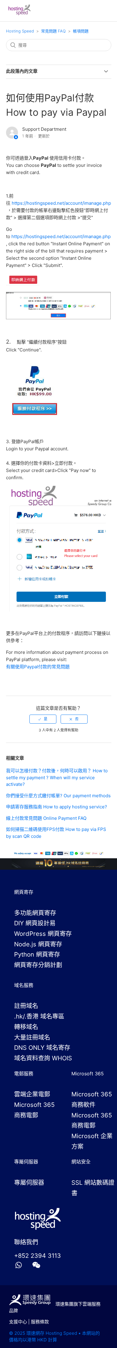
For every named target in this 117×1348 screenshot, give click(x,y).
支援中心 (18, 1322)
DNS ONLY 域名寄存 (42, 1047)
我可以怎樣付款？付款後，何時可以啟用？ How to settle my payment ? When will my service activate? (57, 777)
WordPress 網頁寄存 (43, 933)
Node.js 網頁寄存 (38, 944)
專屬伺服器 (29, 1182)
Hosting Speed (20, 31)
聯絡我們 (26, 1242)
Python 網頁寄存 (37, 954)
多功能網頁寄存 (35, 913)
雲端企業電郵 (32, 1094)
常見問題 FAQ (53, 31)
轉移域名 (26, 1027)
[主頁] (19, 14)
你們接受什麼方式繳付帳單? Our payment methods (58, 795)
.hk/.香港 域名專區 (39, 1016)
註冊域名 (26, 1005)
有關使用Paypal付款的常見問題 (38, 666)
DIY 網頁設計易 (35, 923)
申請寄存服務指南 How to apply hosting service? (56, 807)
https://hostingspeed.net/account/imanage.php (61, 203)
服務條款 (40, 1322)
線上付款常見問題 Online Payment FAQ (46, 818)
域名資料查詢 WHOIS (43, 1058)
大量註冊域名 (32, 1037)
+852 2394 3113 (37, 1255)
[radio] (42, 719)
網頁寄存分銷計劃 (38, 965)
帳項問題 (80, 31)
